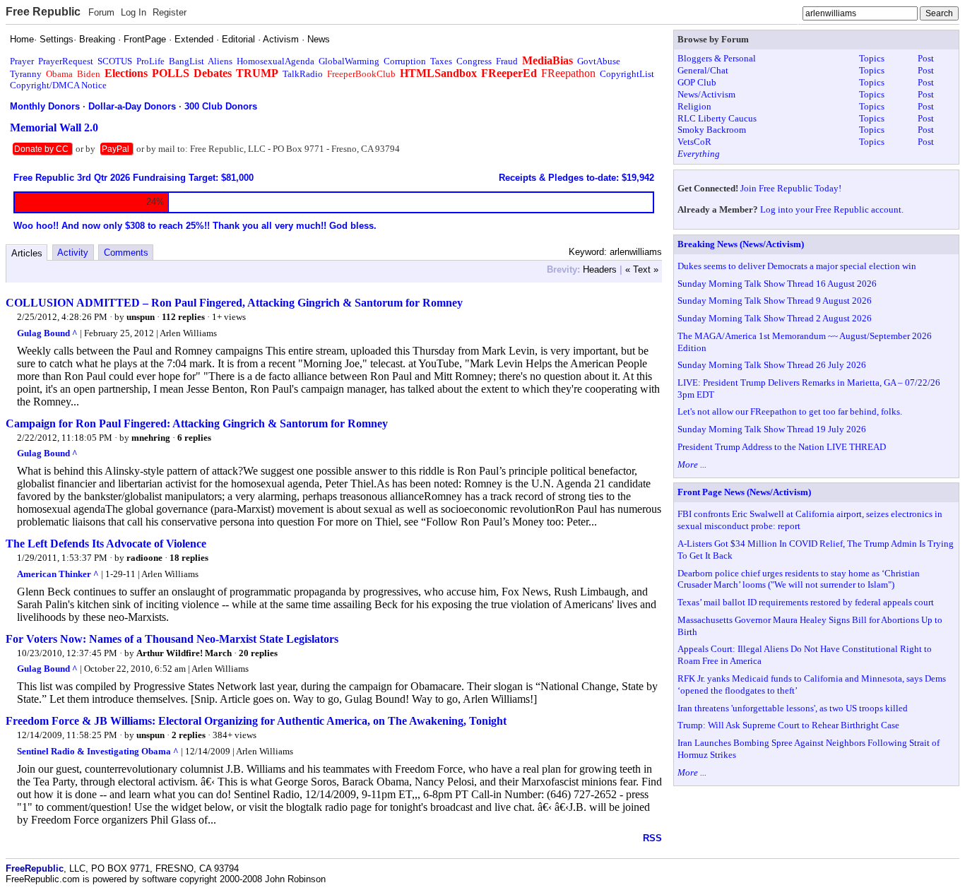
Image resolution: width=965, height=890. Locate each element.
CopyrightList (627, 74)
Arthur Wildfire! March (184, 653)
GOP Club (696, 82)
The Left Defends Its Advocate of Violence (106, 544)
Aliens (220, 61)
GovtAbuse (598, 61)
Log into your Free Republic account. (832, 209)
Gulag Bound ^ (47, 333)
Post (926, 58)
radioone (144, 557)
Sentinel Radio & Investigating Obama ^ (98, 751)
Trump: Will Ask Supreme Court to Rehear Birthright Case (788, 725)
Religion (694, 106)
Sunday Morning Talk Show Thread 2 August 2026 (774, 318)
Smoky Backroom (711, 129)
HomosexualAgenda (275, 61)
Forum (101, 12)
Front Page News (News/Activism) (744, 492)
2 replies (189, 735)
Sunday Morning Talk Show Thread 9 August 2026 (774, 300)
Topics (871, 58)
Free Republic (43, 12)
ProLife (150, 61)
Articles (26, 253)
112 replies (183, 317)
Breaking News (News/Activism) (740, 244)
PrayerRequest (65, 61)
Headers (600, 269)
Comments (126, 252)
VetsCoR (694, 141)
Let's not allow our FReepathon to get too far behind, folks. (789, 411)
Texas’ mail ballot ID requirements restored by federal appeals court (805, 602)
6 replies (194, 437)
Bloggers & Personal (716, 58)
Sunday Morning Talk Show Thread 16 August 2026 (777, 283)
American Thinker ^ (58, 574)
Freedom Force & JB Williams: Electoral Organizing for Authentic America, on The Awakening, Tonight (256, 721)
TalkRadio (303, 74)
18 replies (189, 557)
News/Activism (706, 94)
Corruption (405, 61)
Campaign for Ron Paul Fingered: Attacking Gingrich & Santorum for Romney (197, 423)
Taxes (441, 61)
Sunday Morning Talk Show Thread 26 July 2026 (771, 365)
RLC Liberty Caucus (717, 118)
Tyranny (26, 74)
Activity (72, 252)
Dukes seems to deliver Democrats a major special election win (796, 266)
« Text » (641, 269)
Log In (133, 12)
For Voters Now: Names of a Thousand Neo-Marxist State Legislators (172, 639)
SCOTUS (114, 61)
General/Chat (702, 70)
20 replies (258, 653)
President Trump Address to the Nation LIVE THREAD (781, 446)
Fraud (507, 61)
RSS (652, 838)
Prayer (22, 61)
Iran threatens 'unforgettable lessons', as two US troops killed (792, 708)
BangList (186, 61)
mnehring (150, 437)
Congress (474, 61)
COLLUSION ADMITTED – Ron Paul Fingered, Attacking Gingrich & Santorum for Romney (234, 303)
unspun (140, 317)
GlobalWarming (349, 61)
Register (170, 12)
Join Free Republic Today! (790, 188)
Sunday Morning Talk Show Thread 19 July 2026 (771, 429)
